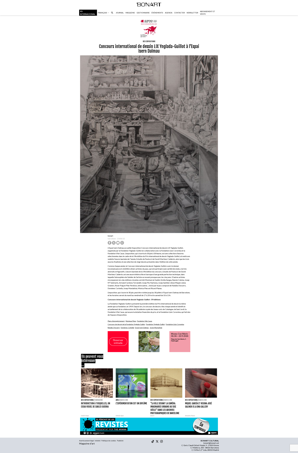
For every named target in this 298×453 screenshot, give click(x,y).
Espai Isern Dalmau (142, 328)
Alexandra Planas (190, 416)
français (102, 13)
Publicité (120, 441)
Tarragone (99, 400)
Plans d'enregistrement (116, 321)
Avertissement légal (86, 441)
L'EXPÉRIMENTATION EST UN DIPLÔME (131, 403)
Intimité (97, 441)
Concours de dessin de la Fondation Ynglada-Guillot (126, 324)
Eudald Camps (85, 416)
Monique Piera (131, 321)
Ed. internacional (87, 12)
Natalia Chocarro (114, 328)
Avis (117, 400)
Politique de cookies (108, 441)
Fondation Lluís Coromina (175, 324)
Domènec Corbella (127, 328)
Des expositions (149, 41)
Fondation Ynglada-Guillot (155, 324)
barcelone (112, 238)
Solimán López (120, 416)
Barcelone (124, 400)
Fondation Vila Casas (144, 321)
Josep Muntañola (156, 328)
